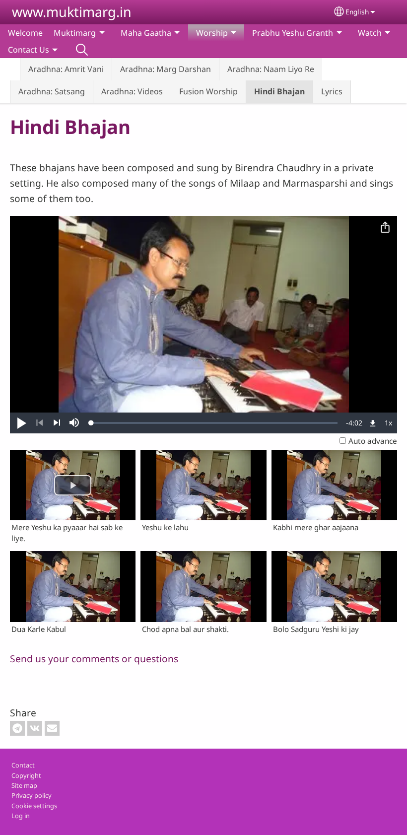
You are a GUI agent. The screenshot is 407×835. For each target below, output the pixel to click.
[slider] (214, 423)
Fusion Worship (208, 91)
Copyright (26, 775)
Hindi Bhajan (279, 91)
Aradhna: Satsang (51, 91)
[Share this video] (385, 228)
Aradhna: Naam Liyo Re (270, 69)
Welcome (25, 32)
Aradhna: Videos (132, 91)
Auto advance (372, 441)
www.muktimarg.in (72, 11)
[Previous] (39, 423)
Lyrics (331, 91)
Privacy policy (31, 795)
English (357, 11)
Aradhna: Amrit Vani (66, 69)
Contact (23, 765)
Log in (20, 815)
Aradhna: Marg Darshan (165, 69)
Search (82, 49)
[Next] (57, 423)
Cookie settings (34, 805)
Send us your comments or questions (94, 658)
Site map (24, 785)
